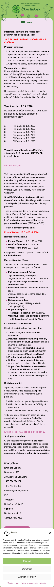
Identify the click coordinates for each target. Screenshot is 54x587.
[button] (49, 533)
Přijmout (27, 561)
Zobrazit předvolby (27, 577)
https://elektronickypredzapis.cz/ (23, 275)
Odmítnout (27, 569)
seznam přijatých (12, 165)
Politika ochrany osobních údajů (33, 583)
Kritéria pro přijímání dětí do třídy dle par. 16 (24, 432)
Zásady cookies (13, 583)
